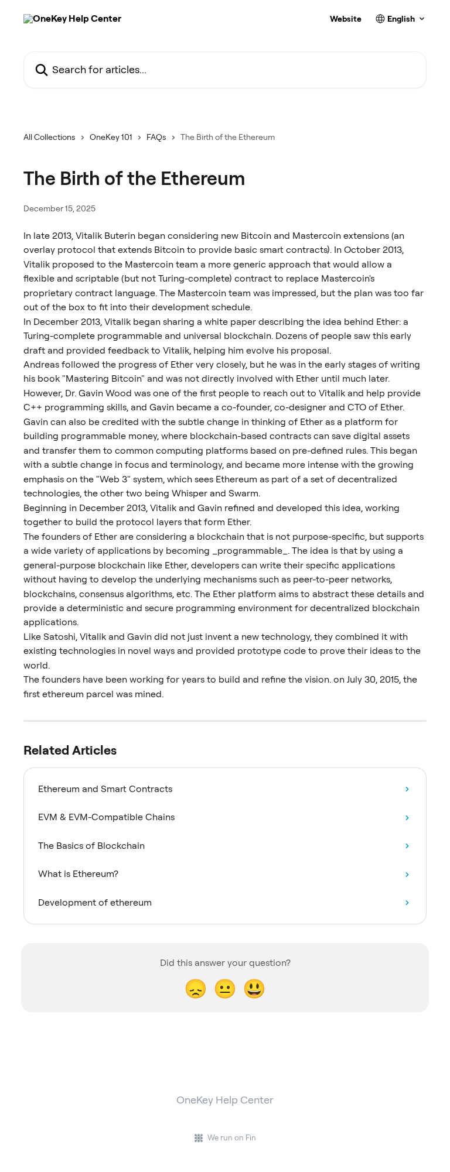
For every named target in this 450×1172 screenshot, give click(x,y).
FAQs (156, 137)
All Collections (49, 137)
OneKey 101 (111, 137)
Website (346, 19)
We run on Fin (231, 1137)
